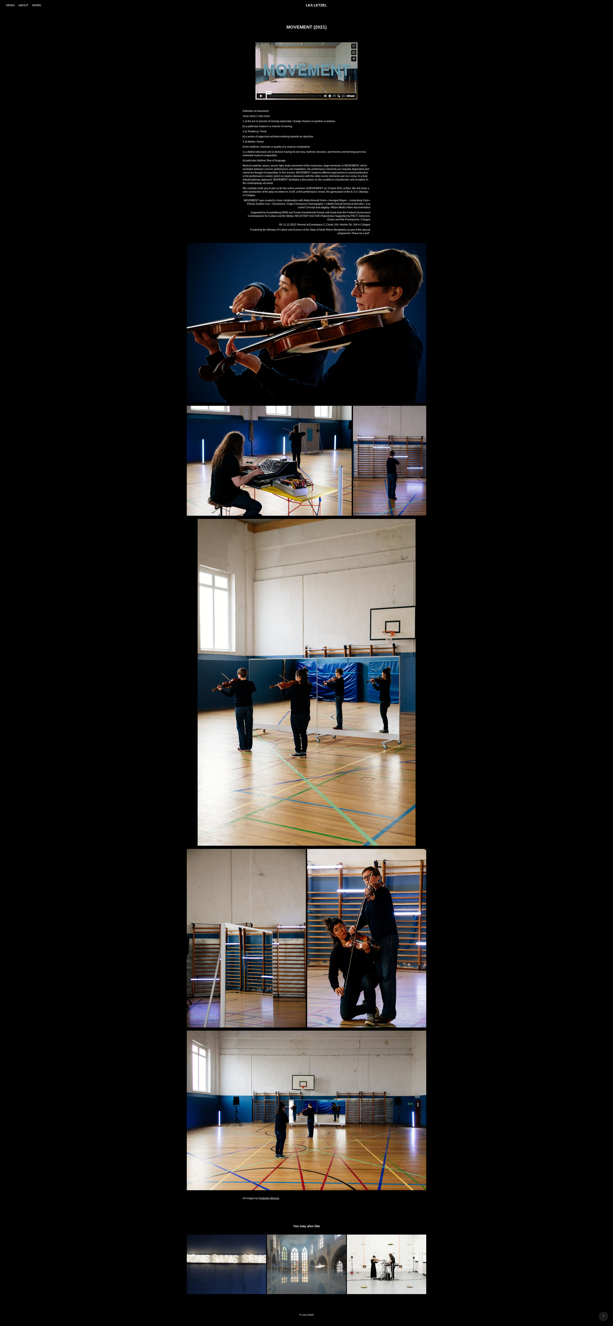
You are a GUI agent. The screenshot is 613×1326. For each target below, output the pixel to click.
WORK (36, 5)
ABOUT (23, 5)
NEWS (10, 5)
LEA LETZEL (316, 5)
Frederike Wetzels (269, 1198)
